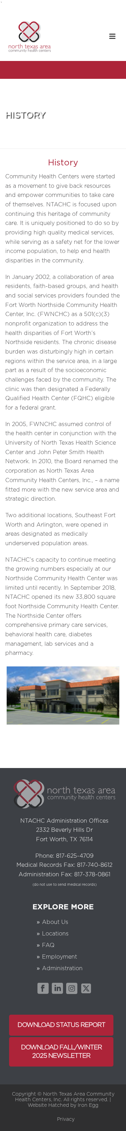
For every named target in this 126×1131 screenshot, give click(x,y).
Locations (55, 934)
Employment (59, 957)
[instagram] (71, 989)
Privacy (66, 1119)
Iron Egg (87, 1105)
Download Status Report (61, 1025)
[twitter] (86, 989)
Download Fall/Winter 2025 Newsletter (61, 1051)
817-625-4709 (74, 856)
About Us (55, 922)
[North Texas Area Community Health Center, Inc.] (29, 36)
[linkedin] (57, 989)
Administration (62, 968)
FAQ (48, 945)
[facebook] (43, 989)
